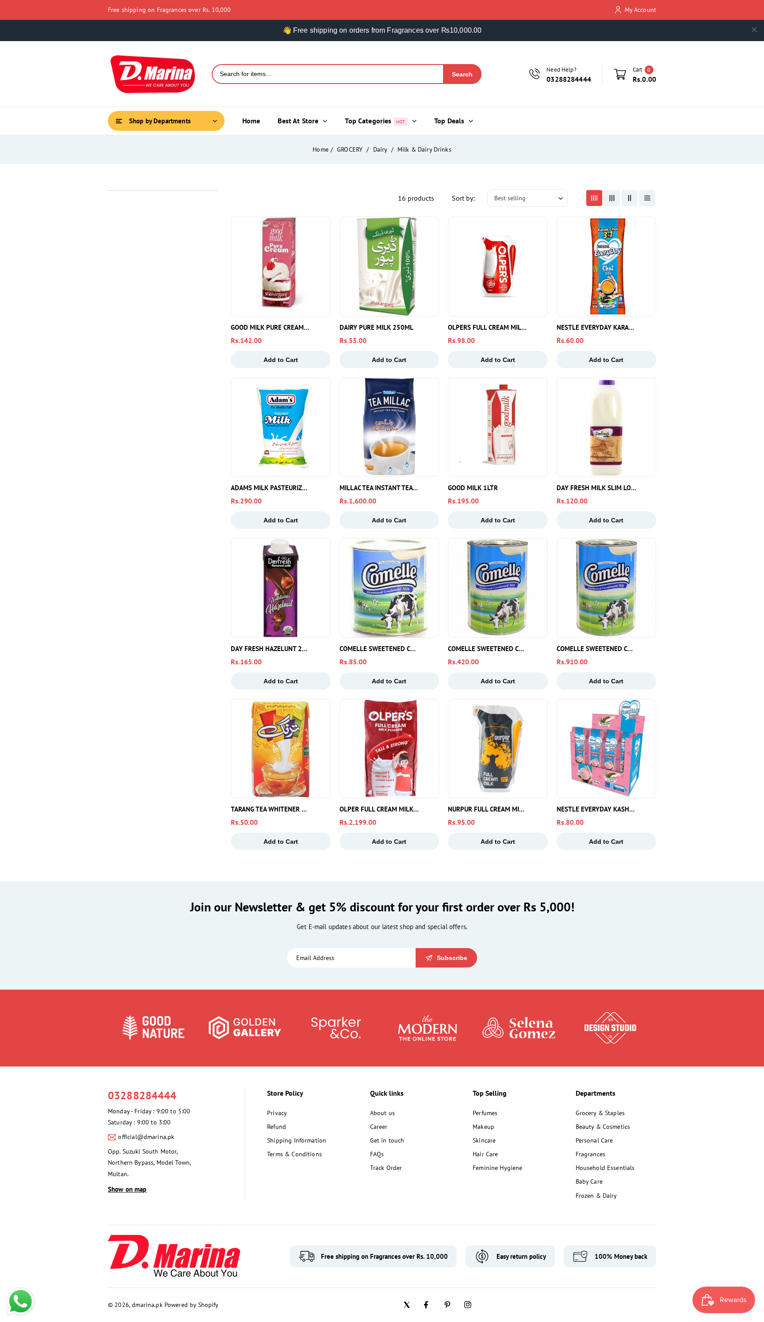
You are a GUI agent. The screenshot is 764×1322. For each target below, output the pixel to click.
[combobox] (328, 74)
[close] (754, 30)
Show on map (127, 1189)
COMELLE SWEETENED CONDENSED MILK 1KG (596, 648)
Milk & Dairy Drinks (424, 149)
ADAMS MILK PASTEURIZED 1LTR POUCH (270, 488)
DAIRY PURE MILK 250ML (376, 327)
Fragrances (591, 1154)
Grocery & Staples (600, 1113)
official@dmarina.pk (146, 1137)
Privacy (277, 1113)
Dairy (381, 149)
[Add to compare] (317, 249)
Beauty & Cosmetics (603, 1127)
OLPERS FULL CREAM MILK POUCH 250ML (487, 327)
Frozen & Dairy (596, 1196)
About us (382, 1113)
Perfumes (485, 1113)
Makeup (483, 1127)
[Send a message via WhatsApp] (20, 1301)
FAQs (377, 1154)
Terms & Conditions (294, 1154)
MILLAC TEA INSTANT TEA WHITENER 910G (379, 488)
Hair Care (485, 1154)
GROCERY (350, 149)
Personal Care (594, 1140)
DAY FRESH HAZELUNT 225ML (270, 648)
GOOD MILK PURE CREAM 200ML (270, 327)
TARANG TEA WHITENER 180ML (270, 809)
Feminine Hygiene (497, 1168)
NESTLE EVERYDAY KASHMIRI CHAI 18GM (596, 809)
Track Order (386, 1168)
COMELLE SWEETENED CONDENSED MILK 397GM (487, 648)
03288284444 (142, 1095)
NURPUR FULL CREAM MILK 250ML (487, 809)
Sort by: (463, 198)
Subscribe (452, 957)
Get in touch (387, 1140)
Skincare (484, 1140)
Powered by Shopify (191, 1305)
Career (379, 1127)
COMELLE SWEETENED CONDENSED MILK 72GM (379, 648)
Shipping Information (296, 1140)
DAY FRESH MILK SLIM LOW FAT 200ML (596, 488)
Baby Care (589, 1181)
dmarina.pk (147, 1305)
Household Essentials (605, 1168)
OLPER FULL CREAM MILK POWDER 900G (379, 809)
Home (321, 149)
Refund (276, 1127)
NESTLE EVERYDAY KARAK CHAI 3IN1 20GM (596, 327)
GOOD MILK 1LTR (473, 488)
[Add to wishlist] (317, 270)
